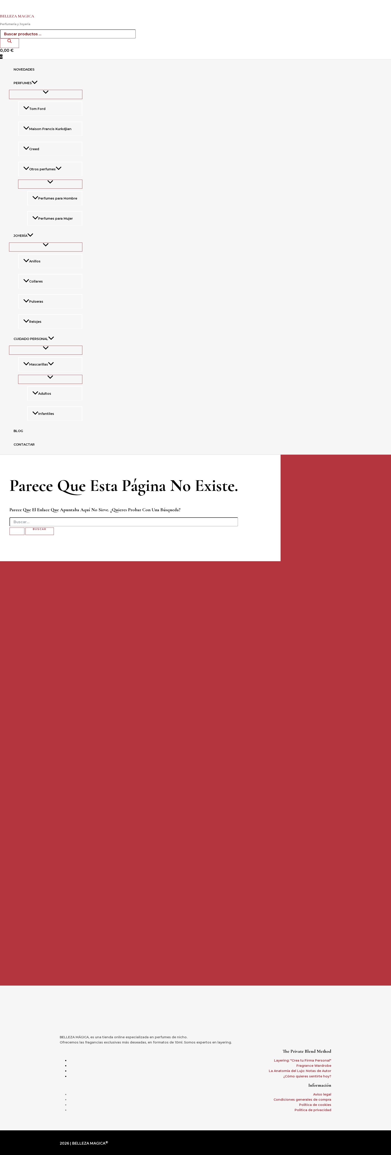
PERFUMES (23, 83)
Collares (36, 281)
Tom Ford (37, 109)
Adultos (44, 394)
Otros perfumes (42, 169)
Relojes (35, 322)
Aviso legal (322, 1094)
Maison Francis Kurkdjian (50, 129)
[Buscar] (9, 43)
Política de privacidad (313, 1110)
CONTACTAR (24, 444)
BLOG (18, 431)
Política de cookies (315, 1105)
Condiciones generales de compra (302, 1100)
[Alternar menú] (45, 94)
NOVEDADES (24, 69)
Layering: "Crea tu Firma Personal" (302, 1060)
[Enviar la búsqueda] (17, 531)
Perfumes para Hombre (57, 198)
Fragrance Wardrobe (313, 1066)
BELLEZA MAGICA (17, 16)
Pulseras (36, 301)
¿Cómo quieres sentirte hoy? (307, 1076)
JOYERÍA (20, 236)
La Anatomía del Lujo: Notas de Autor (300, 1071)
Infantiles (46, 414)
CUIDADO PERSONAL (31, 339)
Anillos (35, 261)
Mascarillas (38, 364)
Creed (34, 149)
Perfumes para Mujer (55, 218)
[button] (35, 83)
